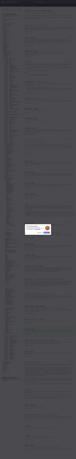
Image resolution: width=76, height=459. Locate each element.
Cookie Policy (38, 229)
